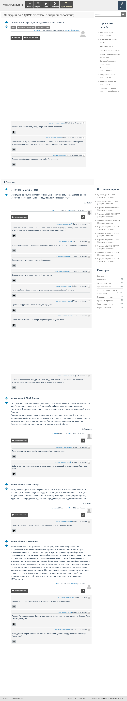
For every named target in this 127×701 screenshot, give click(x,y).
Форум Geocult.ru (13, 4)
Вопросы (37, 7)
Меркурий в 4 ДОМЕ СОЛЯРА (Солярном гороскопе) (108, 260)
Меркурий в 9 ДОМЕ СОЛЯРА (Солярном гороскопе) (108, 228)
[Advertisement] (48, 63)
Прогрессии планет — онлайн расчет (108, 76)
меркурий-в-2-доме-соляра (26, 27)
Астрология (101, 280)
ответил (54, 210)
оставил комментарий (57, 123)
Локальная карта (106, 46)
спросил (37, 30)
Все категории (103, 276)
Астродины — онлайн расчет (108, 40)
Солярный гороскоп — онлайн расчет (109, 62)
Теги (46, 7)
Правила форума (17, 698)
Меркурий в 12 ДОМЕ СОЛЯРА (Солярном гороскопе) (108, 209)
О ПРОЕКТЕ (105, 698)
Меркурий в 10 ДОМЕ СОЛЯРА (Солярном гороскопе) (108, 221)
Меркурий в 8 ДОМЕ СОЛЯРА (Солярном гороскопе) (108, 234)
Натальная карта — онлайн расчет (107, 34)
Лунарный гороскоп (105, 301)
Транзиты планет (104, 287)
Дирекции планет (104, 308)
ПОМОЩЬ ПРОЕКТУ (117, 698)
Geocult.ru (86, 698)
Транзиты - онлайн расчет (110, 50)
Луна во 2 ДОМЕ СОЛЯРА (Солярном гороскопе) (106, 196)
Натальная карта (104, 283)
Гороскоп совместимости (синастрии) (110, 55)
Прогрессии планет (105, 304)
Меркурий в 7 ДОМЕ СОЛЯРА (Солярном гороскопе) (108, 241)
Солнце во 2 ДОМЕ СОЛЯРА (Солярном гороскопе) (107, 202)
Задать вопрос (66, 7)
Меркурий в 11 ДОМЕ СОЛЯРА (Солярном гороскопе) (108, 215)
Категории (54, 7)
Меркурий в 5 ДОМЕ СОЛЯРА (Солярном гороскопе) (108, 253)
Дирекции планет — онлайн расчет (108, 82)
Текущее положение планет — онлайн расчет (110, 89)
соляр (13, 27)
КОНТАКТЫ (96, 698)
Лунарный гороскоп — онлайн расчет (108, 69)
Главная (29, 7)
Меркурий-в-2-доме (43, 27)
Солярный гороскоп (72, 30)
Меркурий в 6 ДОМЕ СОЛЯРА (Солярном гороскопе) (108, 247)
